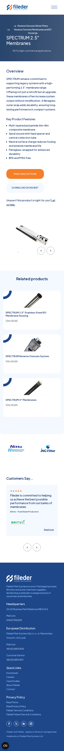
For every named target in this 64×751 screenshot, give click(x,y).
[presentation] (41, 251)
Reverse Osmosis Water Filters (33, 25)
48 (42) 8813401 (14, 659)
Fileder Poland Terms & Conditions (23, 714)
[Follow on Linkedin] (23, 723)
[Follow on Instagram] (31, 723)
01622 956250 (14, 620)
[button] (10, 252)
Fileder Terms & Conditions (20, 710)
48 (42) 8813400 (15, 648)
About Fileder (13, 685)
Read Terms (12, 702)
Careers (10, 677)
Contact (10, 689)
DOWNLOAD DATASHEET (25, 187)
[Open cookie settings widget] (5, 745)
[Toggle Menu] (53, 7)
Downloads (12, 672)
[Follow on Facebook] (9, 723)
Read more (49, 529)
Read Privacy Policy (16, 706)
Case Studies (13, 681)
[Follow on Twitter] (16, 723)
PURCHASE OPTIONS (25, 173)
